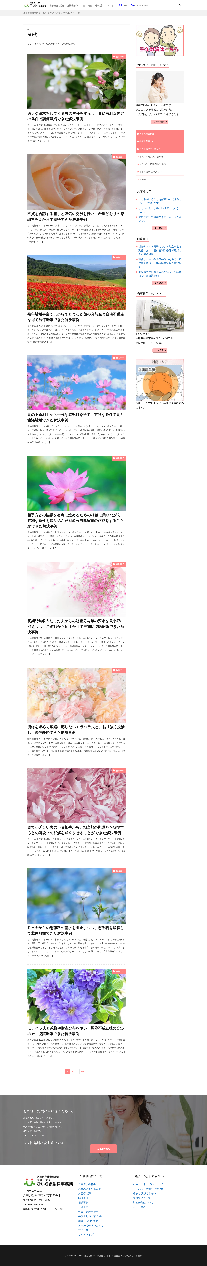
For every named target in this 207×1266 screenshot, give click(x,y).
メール (125, 5)
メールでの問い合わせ (91, 1225)
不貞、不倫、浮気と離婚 (151, 156)
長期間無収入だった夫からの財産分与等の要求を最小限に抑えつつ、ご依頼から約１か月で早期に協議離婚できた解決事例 (75, 626)
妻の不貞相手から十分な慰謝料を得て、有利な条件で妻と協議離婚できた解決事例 (75, 417)
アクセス (111, 5)
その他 (142, 179)
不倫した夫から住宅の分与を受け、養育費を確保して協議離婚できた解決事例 (160, 263)
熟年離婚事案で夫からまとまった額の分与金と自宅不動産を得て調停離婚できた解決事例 (75, 317)
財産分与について (143, 1202)
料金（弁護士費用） (89, 1211)
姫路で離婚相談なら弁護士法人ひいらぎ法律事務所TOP (49, 13)
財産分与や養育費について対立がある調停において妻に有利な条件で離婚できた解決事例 (160, 250)
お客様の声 (84, 1193)
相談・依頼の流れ (96, 5)
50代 (78, 13)
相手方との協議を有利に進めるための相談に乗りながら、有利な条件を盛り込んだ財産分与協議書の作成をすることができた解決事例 (76, 520)
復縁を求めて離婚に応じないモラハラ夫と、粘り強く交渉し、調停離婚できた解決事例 (76, 730)
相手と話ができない (144, 1193)
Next (83, 1071)
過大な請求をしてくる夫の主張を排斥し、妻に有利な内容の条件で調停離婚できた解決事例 (75, 116)
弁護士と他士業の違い (91, 1216)
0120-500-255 (141, 5)
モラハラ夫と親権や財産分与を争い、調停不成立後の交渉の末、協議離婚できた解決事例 (75, 1031)
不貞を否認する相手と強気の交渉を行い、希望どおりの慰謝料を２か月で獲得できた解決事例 (75, 216)
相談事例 (83, 1202)
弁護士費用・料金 (147, 141)
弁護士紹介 (72, 5)
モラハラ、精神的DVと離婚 (152, 164)
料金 (83, 5)
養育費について (142, 1198)
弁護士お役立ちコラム (150, 149)
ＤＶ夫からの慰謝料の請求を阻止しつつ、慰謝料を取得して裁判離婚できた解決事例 (75, 930)
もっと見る (159, 228)
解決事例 (120, 56)
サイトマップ (85, 1234)
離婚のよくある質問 (89, 1188)
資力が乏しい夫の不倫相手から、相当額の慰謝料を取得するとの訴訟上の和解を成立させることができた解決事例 (75, 830)
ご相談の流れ (158, 121)
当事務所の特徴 (57, 5)
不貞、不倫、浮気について (148, 1184)
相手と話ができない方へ (151, 171)
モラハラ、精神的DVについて (150, 1188)
